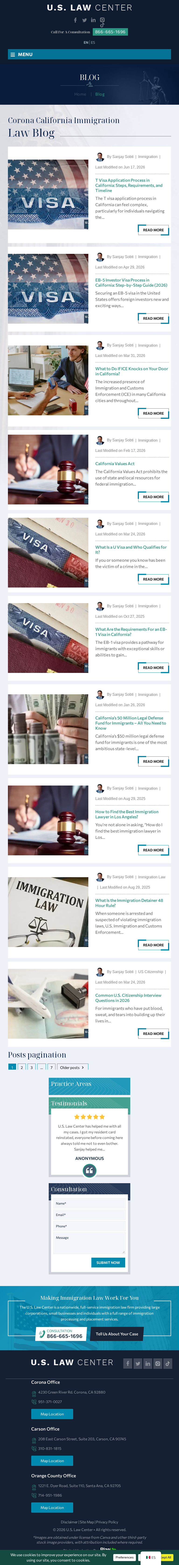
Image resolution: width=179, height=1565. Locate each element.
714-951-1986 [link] (50, 1495)
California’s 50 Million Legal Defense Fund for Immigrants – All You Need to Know (130, 723)
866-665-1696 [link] (110, 31)
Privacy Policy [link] (107, 1522)
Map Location (52, 1414)
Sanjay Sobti (123, 157)
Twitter (84, 20)
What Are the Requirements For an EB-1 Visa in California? (131, 632)
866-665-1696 (65, 1336)
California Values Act (114, 463)
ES (93, 42)
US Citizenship (150, 972)
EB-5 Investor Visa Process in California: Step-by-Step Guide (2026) (131, 282)
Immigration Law (151, 877)
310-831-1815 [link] (49, 1448)
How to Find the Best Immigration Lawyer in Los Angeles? (126, 814)
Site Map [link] (87, 1522)
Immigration (148, 157)
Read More (153, 230)
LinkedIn (93, 20)
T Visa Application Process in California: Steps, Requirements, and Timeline (128, 185)
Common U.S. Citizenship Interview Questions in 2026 (128, 998)
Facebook (75, 20)
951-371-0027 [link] (50, 1401)
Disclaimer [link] (69, 1522)
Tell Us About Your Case (117, 1333)
